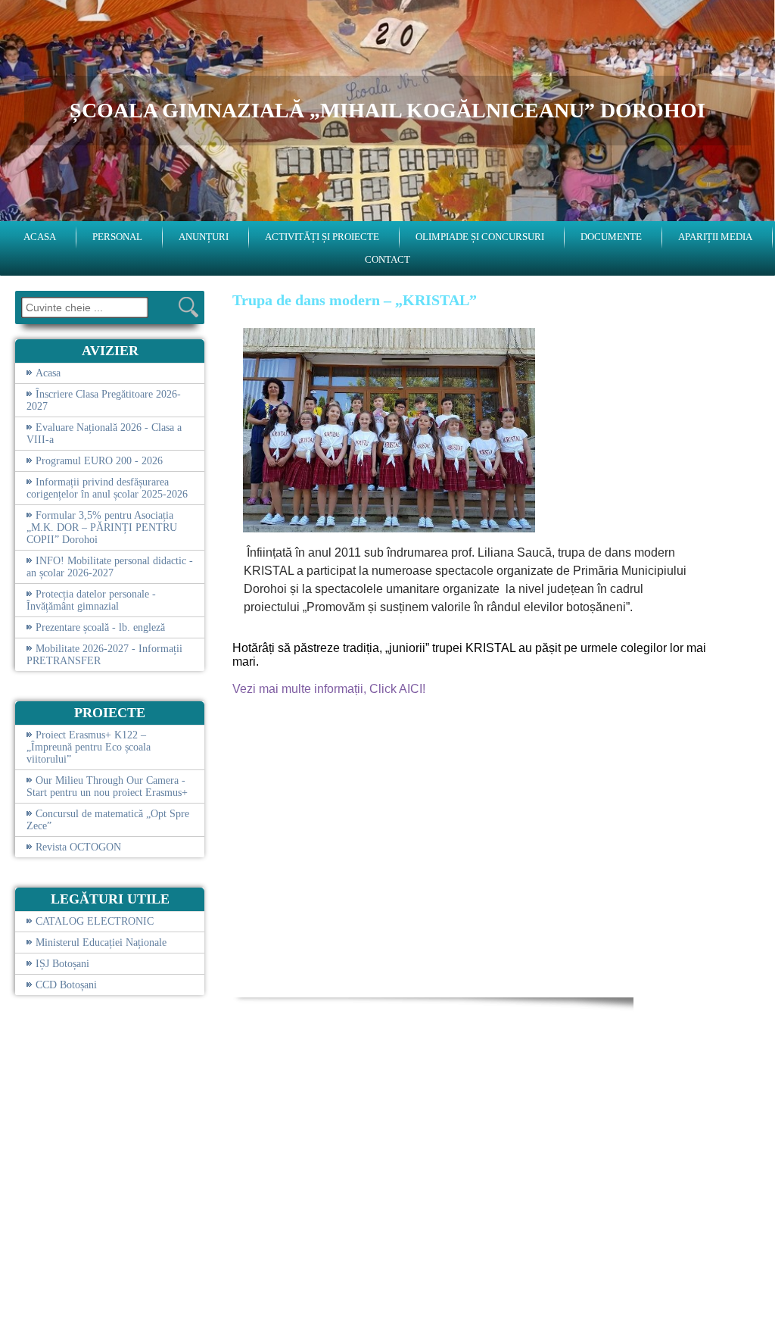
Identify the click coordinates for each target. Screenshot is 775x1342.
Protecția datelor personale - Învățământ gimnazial (91, 600)
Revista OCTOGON (78, 847)
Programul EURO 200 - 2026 (99, 461)
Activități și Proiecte (322, 236)
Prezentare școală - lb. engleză (100, 627)
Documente (611, 236)
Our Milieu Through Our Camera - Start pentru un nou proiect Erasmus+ (107, 786)
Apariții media (715, 236)
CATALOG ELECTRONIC (95, 921)
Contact (387, 259)
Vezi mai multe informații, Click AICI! (328, 688)
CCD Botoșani (66, 985)
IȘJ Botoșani (62, 963)
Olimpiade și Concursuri (480, 236)
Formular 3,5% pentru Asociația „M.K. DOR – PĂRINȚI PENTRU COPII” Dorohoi (101, 527)
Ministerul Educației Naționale (101, 942)
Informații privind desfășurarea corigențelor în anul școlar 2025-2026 (107, 488)
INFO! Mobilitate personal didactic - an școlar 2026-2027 (109, 567)
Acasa (39, 236)
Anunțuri (204, 236)
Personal (117, 236)
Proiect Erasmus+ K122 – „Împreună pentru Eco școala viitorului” (88, 747)
